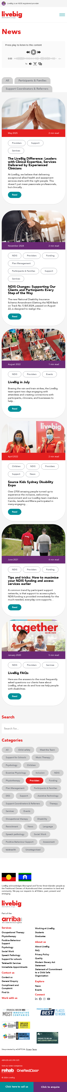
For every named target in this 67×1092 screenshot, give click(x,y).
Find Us (5, 992)
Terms (34, 1049)
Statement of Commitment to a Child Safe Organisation (48, 972)
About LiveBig (42, 946)
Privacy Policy (42, 954)
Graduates (40, 936)
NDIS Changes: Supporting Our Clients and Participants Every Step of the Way (32, 289)
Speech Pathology (11, 955)
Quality (39, 958)
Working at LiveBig (45, 928)
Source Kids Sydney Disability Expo (30, 483)
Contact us (7, 977)
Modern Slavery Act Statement (45, 963)
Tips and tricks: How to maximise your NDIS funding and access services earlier (33, 580)
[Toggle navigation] (61, 15)
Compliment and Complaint (10, 986)
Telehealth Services (11, 963)
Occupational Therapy (13, 932)
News (38, 986)
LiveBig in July (19, 382)
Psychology (7, 947)
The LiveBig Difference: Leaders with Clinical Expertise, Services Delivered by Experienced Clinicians (32, 163)
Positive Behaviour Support (11, 942)
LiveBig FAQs (18, 672)
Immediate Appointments (15, 967)
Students (39, 932)
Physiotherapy (9, 936)
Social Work (8, 951)
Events (38, 990)
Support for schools (12, 959)
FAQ (37, 950)
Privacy (28, 1049)
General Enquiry (10, 981)
